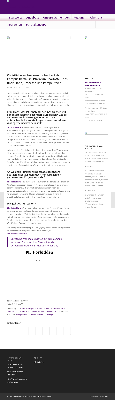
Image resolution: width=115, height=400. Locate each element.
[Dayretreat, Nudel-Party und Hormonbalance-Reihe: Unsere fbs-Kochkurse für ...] (2, 200)
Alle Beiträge (39, 362)
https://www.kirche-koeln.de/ (15, 373)
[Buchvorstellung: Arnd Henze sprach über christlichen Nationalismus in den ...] (113, 200)
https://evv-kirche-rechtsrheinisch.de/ (15, 366)
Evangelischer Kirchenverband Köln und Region (35, 314)
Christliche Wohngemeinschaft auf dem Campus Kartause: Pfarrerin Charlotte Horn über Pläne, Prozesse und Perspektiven (37, 79)
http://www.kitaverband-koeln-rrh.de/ (17, 380)
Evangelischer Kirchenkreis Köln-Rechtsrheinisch (34, 396)
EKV (22, 87)
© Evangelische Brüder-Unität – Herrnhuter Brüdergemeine (94, 198)
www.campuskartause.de (17, 233)
